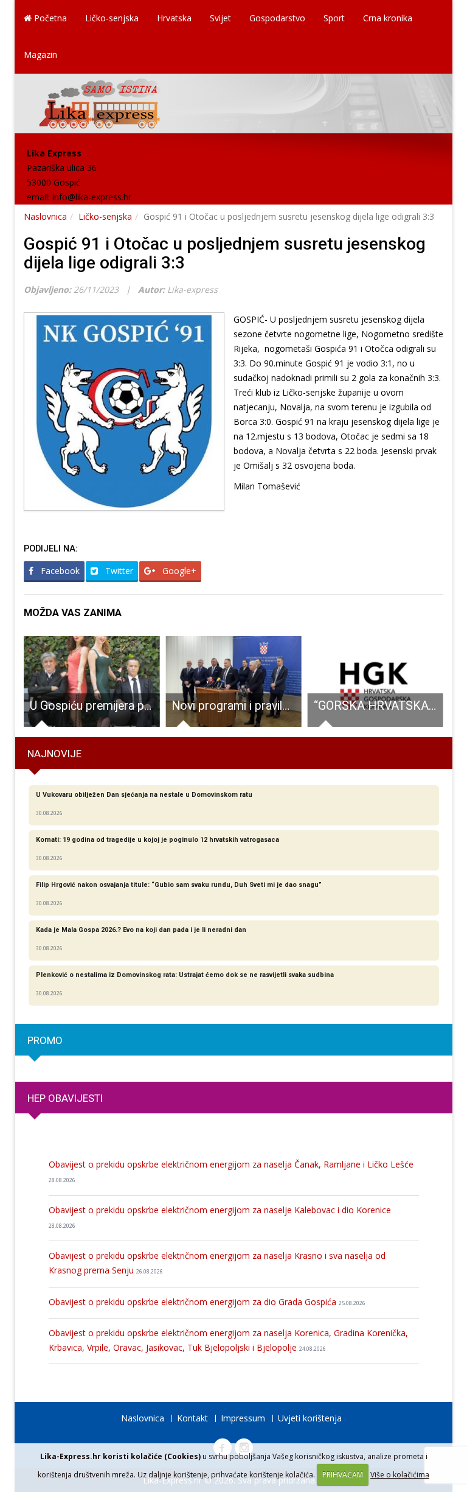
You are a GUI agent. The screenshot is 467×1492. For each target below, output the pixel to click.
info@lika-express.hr (91, 197)
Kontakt (192, 1418)
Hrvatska (174, 18)
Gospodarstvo (277, 18)
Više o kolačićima (399, 1474)
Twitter (118, 570)
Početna (49, 18)
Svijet (220, 18)
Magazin (40, 54)
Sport (334, 18)
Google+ (178, 570)
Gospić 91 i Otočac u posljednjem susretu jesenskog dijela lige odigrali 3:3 (225, 253)
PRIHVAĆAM (342, 1474)
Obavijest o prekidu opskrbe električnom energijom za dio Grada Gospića (207, 1302)
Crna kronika (387, 18)
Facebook (59, 570)
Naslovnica (45, 216)
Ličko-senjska (112, 18)
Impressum (243, 1418)
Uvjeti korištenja (310, 1418)
